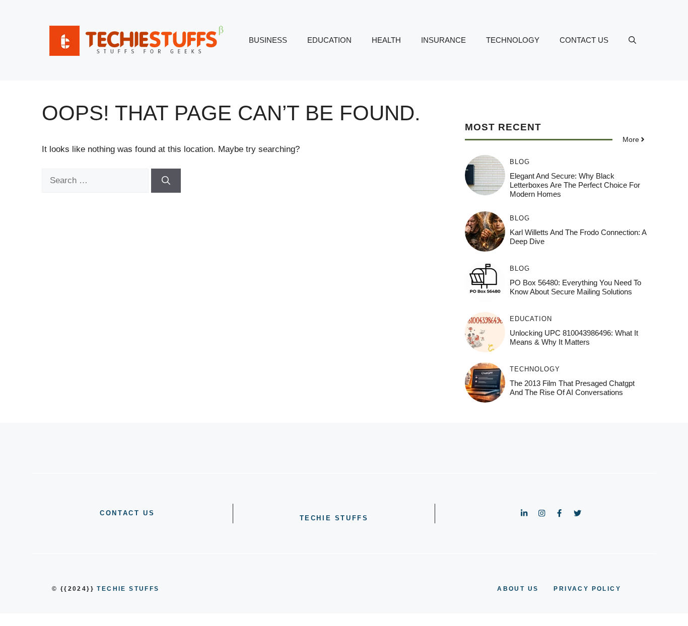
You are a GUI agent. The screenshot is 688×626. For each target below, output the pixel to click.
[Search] (166, 181)
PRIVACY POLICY (587, 588)
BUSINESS (268, 40)
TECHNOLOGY (512, 40)
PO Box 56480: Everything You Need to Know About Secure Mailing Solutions (575, 287)
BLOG (520, 162)
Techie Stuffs (334, 518)
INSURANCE (443, 40)
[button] (632, 40)
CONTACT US (584, 40)
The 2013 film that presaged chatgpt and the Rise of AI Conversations (572, 388)
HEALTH (386, 40)
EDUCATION (329, 40)
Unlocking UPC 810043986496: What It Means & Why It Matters (574, 337)
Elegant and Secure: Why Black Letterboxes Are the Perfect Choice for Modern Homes (575, 185)
